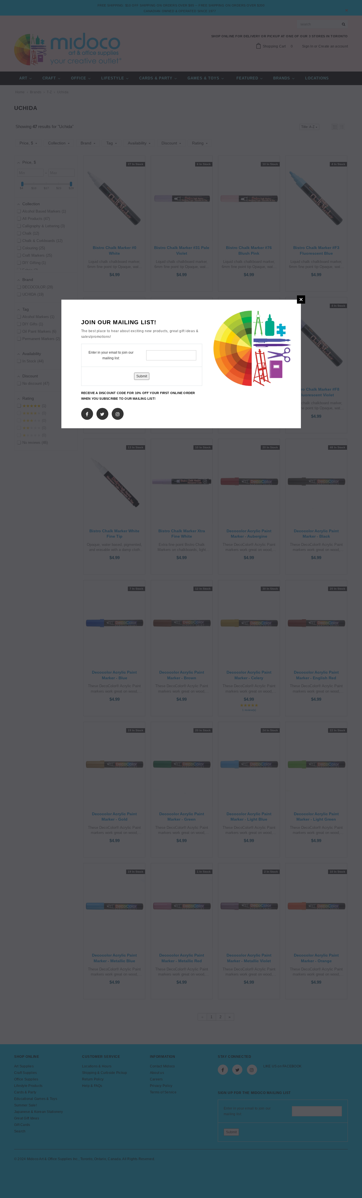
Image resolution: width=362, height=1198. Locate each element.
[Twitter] (102, 413)
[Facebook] (87, 413)
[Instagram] (118, 413)
